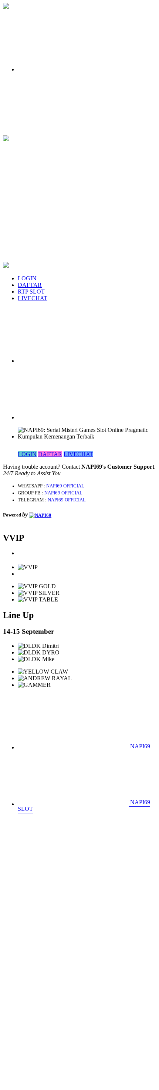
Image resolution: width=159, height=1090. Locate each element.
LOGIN (27, 278)
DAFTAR (30, 285)
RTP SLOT (31, 291)
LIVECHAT (32, 298)
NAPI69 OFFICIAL (65, 486)
